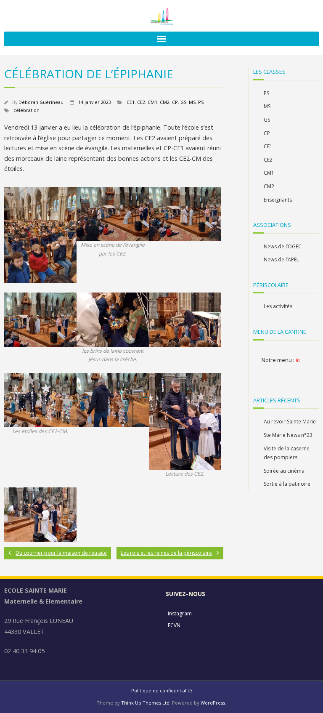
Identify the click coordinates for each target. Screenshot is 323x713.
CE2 (141, 102)
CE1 (131, 102)
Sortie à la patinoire (287, 483)
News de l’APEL (281, 259)
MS (192, 102)
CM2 (164, 102)
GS (183, 102)
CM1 (152, 102)
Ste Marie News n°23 (288, 435)
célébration (26, 110)
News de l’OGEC (283, 246)
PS (201, 102)
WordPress (213, 703)
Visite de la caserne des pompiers (287, 453)
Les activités (278, 306)
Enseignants (278, 199)
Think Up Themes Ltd (145, 703)
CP (175, 102)
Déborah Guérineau (41, 102)
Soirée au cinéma (284, 470)
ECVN (174, 625)
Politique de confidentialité (161, 690)
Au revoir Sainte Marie (290, 421)
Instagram (180, 613)
